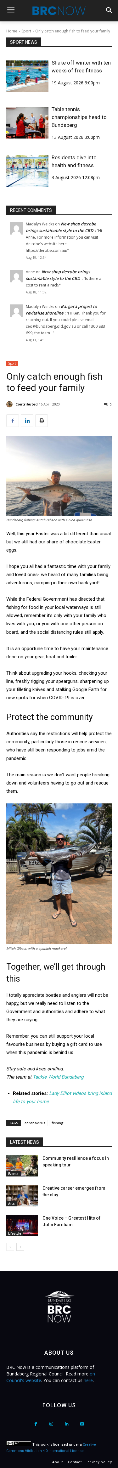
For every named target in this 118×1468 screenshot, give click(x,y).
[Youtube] (82, 1424)
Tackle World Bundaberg (58, 1077)
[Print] (41, 420)
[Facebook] (12, 420)
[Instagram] (51, 1424)
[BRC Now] (59, 10)
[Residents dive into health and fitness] (27, 171)
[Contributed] (10, 404)
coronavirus (35, 1122)
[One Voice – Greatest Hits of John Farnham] (22, 1226)
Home (11, 31)
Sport (26, 31)
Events (13, 1173)
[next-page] (20, 1247)
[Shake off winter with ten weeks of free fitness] (27, 76)
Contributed (26, 404)
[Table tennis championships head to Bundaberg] (27, 123)
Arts (11, 1203)
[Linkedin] (27, 420)
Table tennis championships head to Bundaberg (79, 117)
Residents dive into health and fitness (74, 161)
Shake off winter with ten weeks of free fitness (81, 67)
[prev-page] (10, 1247)
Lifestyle (14, 1233)
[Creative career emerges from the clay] (22, 1196)
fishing (58, 1122)
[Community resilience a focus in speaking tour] (22, 1166)
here (88, 1380)
